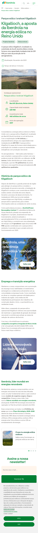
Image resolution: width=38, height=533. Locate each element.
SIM (19, 524)
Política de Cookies (9, 509)
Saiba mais (27, 264)
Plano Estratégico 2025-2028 (23, 411)
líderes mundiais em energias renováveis (21, 400)
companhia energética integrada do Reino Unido (19, 324)
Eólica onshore (25, 8)
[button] (29, 451)
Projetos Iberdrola (8, 42)
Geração (16, 8)
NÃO (19, 518)
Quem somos (8, 8)
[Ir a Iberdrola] (9, 3)
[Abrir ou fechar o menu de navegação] (33, 3)
